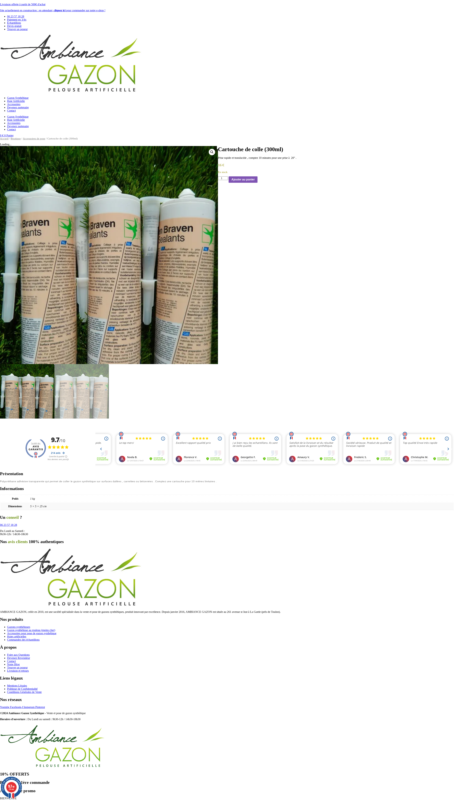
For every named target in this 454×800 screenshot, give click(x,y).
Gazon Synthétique (18, 97)
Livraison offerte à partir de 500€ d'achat (22, 4)
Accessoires (13, 104)
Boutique (16, 138)
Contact (11, 110)
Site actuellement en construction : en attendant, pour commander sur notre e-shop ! (52, 10)
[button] (212, 152)
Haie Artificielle (16, 101)
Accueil (4, 138)
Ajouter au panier (243, 179)
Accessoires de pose (34, 138)
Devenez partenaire (18, 107)
